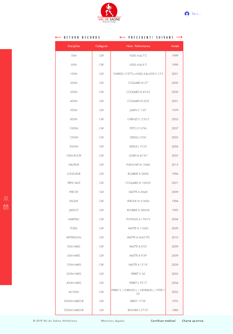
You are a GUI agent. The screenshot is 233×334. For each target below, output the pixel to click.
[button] (6, 5)
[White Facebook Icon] (5, 328)
